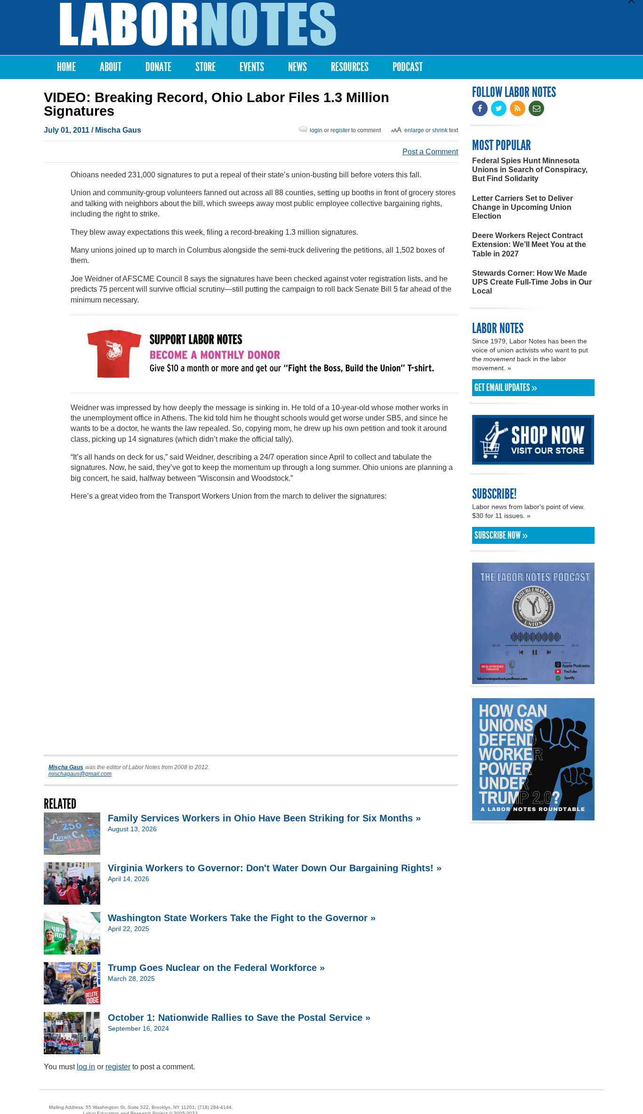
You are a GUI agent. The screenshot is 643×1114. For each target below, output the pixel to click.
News (297, 67)
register (340, 130)
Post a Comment (430, 152)
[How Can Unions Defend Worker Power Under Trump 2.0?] (533, 816)
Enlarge (414, 130)
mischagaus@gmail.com (80, 774)
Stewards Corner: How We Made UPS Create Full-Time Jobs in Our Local (532, 282)
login (316, 130)
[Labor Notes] (198, 24)
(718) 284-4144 (215, 1107)
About (110, 67)
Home (66, 67)
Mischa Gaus (118, 130)
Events (252, 67)
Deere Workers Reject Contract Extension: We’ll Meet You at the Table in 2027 (529, 244)
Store (205, 67)
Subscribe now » (501, 535)
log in (86, 1067)
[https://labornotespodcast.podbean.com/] (533, 679)
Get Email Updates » (505, 388)
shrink (440, 130)
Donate (158, 67)
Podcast (408, 67)
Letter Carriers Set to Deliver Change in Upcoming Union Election (522, 207)
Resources (350, 67)
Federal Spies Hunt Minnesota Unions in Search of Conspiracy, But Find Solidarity (529, 170)
